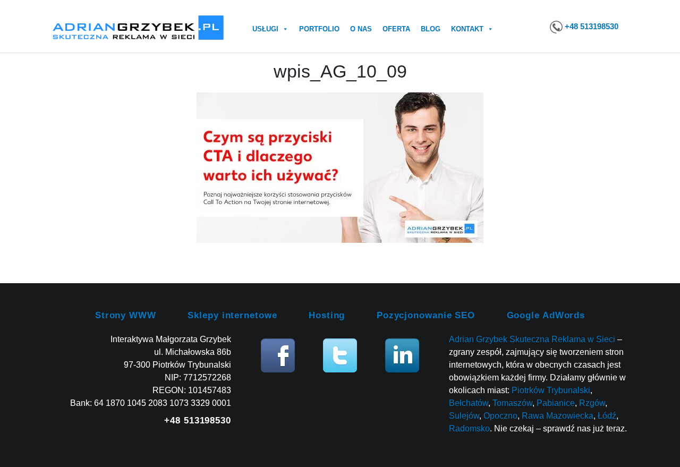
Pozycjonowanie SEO (426, 315)
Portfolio (319, 29)
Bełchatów (468, 402)
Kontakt (467, 29)
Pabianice (556, 402)
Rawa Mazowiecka (557, 415)
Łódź (607, 415)
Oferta (396, 29)
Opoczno (500, 415)
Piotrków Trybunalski (551, 390)
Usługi (265, 29)
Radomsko (469, 428)
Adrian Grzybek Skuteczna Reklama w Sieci (532, 339)
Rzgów (592, 402)
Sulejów (464, 415)
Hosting (327, 315)
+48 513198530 (591, 26)
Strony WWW (125, 315)
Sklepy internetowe (232, 315)
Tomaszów (512, 402)
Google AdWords (546, 315)
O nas (361, 29)
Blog (430, 29)
